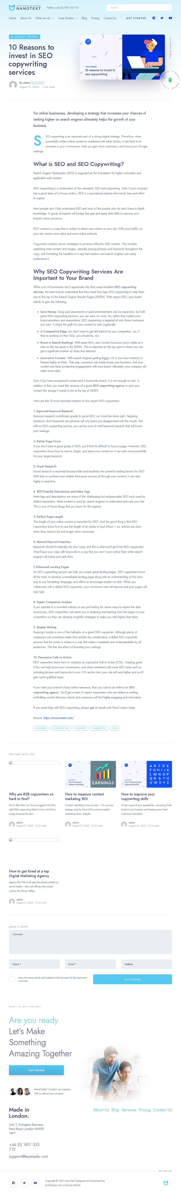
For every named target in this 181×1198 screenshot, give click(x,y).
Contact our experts (59, 1089)
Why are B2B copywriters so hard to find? (31, 796)
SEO (116, 728)
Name (17, 964)
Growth (81, 728)
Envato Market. (73, 1185)
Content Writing (25, 36)
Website (129, 964)
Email (73, 964)
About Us (25, 18)
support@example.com (28, 1156)
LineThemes (51, 1185)
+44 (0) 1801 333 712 (66, 7)
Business (42, 728)
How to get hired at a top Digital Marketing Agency (29, 873)
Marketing (100, 728)
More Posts (37, 82)
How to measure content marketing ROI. (84, 796)
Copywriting (61, 728)
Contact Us (109, 18)
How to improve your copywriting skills (138, 796)
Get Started (136, 18)
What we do (42, 18)
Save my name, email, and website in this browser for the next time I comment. (52, 979)
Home (12, 18)
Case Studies (66, 18)
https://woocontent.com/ (59, 718)
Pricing (95, 18)
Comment (18, 934)
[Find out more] (170, 80)
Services (129, 1110)
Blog (84, 18)
